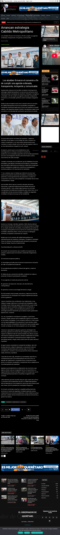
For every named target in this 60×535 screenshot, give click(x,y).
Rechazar (27, 532)
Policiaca (44, 98)
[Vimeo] (56, 1)
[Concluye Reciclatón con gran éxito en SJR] (37, 440)
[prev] (55, 22)
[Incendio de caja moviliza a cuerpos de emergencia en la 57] (4, 489)
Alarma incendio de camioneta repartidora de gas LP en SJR (22, 449)
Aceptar (20, 532)
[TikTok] (49, 517)
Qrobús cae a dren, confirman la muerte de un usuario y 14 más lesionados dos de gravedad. (33, 491)
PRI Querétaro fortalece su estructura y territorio (45, 91)
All (51, 151)
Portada (43, 75)
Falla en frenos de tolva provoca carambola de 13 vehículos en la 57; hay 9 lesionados (7, 449)
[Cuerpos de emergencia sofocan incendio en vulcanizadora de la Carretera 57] (24, 480)
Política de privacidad (37, 532)
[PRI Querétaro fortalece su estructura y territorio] (55, 90)
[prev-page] (43, 110)
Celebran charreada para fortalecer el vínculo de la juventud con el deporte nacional (46, 79)
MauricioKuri (16, 402)
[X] (54, 1)
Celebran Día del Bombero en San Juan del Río (17, 22)
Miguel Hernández (45, 105)
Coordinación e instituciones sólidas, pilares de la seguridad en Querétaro (52, 449)
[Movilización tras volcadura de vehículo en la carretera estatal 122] (55, 101)
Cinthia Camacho (5, 44)
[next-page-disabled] (45, 157)
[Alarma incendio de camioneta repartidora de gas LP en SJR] (22, 440)
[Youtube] (58, 1)
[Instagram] (52, 1)
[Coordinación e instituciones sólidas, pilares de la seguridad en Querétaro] (52, 440)
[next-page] (45, 110)
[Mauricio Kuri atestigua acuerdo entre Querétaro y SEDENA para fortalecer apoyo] (4, 480)
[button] (57, 17)
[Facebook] (50, 1)
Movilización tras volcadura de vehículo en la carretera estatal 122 (46, 102)
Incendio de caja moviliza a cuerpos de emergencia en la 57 (12, 490)
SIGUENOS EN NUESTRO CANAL (49, 39)
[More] (28, 409)
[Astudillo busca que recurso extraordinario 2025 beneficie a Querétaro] (24, 500)
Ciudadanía (8, 402)
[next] (57, 22)
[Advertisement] (50, 134)
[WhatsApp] (56, 517)
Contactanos (28, 525)
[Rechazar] (58, 531)
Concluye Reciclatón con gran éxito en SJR (36, 448)
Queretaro (23, 402)
